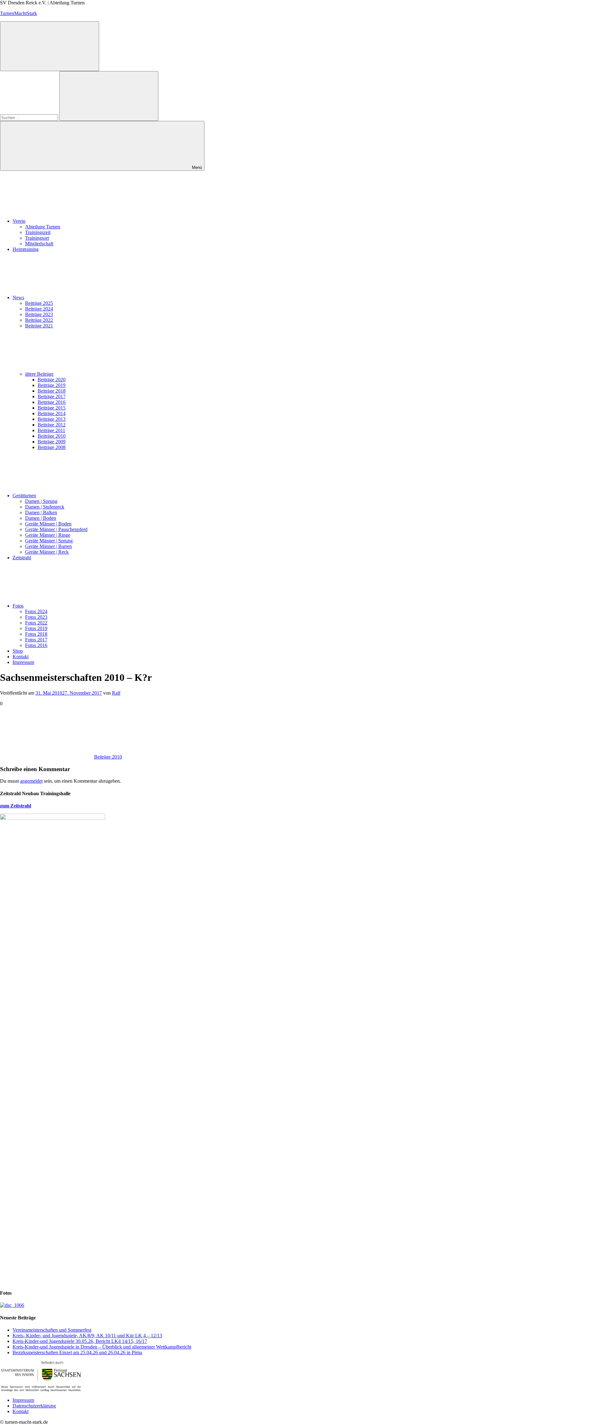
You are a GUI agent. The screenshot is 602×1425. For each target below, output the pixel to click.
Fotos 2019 (36, 628)
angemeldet (31, 781)
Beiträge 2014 (52, 413)
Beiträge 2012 (52, 424)
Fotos (18, 605)
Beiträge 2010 (52, 436)
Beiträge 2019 (52, 385)
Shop (18, 651)
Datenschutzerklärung (34, 1405)
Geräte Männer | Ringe (47, 535)
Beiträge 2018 (52, 391)
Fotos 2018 (36, 634)
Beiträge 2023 (39, 314)
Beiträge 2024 (39, 308)
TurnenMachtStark (18, 13)
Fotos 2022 (36, 622)
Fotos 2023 (36, 617)
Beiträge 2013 (52, 419)
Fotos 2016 (36, 645)
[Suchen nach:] (29, 117)
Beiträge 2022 (39, 320)
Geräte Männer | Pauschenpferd (56, 529)
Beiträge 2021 (39, 325)
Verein (19, 221)
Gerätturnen (24, 495)
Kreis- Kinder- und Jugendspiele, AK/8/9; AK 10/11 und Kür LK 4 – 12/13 (87, 1335)
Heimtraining (26, 249)
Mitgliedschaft (39, 243)
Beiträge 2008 (52, 447)
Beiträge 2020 (52, 379)
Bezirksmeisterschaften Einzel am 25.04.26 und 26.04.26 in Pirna (77, 1352)
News (18, 297)
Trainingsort (37, 238)
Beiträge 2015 (52, 407)
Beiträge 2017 (52, 396)
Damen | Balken (41, 512)
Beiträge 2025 (39, 303)
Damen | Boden (40, 518)
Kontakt (21, 656)
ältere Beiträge (39, 374)
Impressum (23, 662)
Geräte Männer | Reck (47, 552)
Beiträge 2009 (52, 441)
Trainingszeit (37, 232)
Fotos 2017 (36, 639)
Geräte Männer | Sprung (49, 540)
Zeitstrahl (22, 557)
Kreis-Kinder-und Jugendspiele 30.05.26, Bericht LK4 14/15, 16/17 (80, 1341)
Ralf (116, 693)
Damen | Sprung (41, 501)
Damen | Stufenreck (44, 506)
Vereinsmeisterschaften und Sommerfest (52, 1330)
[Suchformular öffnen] (49, 46)
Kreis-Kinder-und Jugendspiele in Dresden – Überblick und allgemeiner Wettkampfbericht (102, 1346)
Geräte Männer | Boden (48, 523)
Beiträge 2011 (51, 430)
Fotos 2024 (36, 611)
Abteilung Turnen (42, 226)
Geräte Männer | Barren (48, 546)
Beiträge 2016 (52, 402)
